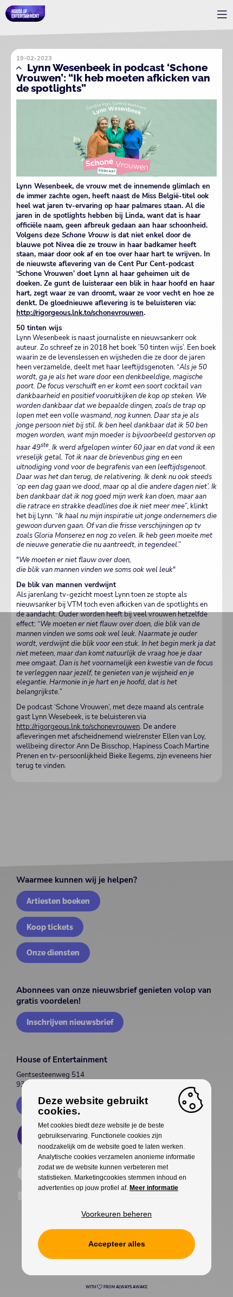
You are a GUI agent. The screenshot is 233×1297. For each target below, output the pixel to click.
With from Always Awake (116, 1287)
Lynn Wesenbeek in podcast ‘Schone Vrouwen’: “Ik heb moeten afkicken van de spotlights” (113, 77)
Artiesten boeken (58, 900)
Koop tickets (50, 926)
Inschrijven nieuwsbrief (70, 1022)
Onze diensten (53, 952)
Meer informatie (154, 1188)
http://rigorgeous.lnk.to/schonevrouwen (80, 313)
